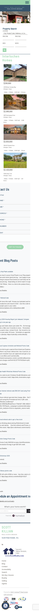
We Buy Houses (8, 575)
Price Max (18, 36)
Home (4, 561)
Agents (4, 584)
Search (4, 572)
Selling (4, 581)
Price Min (5, 36)
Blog (3, 564)
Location (5, 31)
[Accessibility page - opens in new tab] (18, 608)
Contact (4, 566)
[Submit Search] (4, 50)
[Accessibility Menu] (5, 605)
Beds (4, 43)
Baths (17, 43)
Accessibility (6, 569)
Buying (4, 578)
